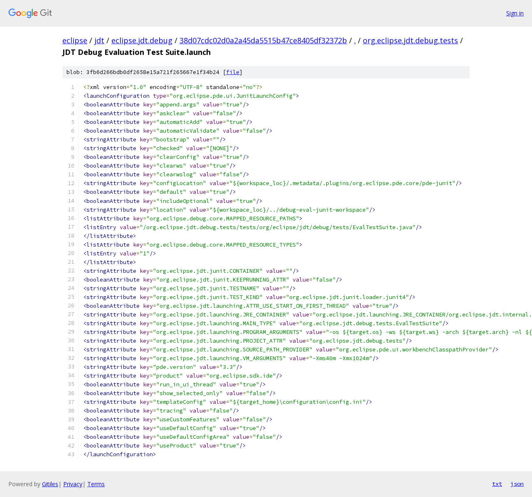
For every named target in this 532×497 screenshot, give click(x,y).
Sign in (515, 13)
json (517, 483)
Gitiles (50, 484)
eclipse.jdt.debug (141, 40)
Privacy (72, 484)
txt (497, 483)
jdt (99, 40)
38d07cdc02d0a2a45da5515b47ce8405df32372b (263, 40)
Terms (96, 484)
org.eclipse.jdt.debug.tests (410, 40)
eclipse (74, 40)
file (232, 72)
